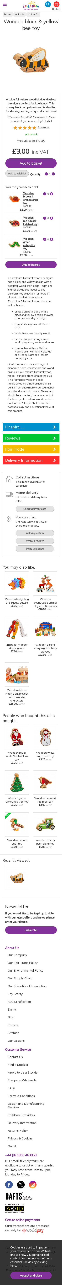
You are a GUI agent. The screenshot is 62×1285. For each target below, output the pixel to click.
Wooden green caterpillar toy (29, 243)
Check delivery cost (34, 508)
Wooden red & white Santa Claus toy (17, 756)
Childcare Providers (21, 1115)
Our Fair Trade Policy (23, 963)
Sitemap (13, 1033)
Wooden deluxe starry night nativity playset (45, 648)
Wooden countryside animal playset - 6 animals (45, 602)
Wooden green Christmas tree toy (17, 799)
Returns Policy (18, 1130)
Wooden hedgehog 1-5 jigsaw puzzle (17, 600)
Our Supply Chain (20, 978)
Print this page (35, 548)
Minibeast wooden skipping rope (17, 646)
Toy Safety (15, 994)
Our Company (17, 955)
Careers (13, 1025)
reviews (43, 127)
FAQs (11, 1088)
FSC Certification (19, 1001)
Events (12, 1009)
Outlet (12, 1146)
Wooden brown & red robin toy (45, 799)
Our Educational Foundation (27, 986)
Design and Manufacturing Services (26, 1105)
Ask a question (35, 533)
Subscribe (31, 930)
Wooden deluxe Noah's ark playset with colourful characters (16, 695)
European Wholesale (22, 1080)
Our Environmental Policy (25, 970)
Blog (11, 1017)
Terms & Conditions (21, 1096)
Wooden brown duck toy (17, 841)
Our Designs (16, 1040)
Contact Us (15, 1057)
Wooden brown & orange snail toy (30, 198)
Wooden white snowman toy (45, 754)
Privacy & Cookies (20, 1138)
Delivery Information (22, 1123)
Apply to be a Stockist (23, 1072)
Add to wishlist (17, 173)
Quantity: (35, 174)
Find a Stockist (18, 1064)
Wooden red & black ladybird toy (30, 221)
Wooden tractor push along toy (45, 841)
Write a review (35, 540)
